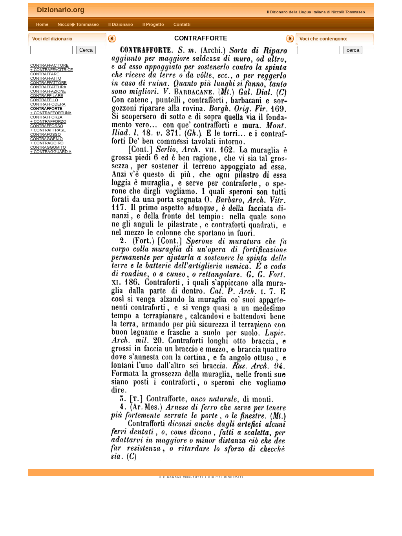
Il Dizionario (120, 24)
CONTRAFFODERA (48, 104)
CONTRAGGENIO (46, 139)
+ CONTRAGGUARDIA (50, 151)
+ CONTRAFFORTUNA (50, 113)
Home (42, 24)
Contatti (182, 24)
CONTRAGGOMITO (48, 147)
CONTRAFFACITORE (49, 65)
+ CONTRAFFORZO (48, 121)
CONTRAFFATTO (45, 78)
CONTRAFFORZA (46, 117)
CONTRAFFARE (44, 74)
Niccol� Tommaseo (78, 24)
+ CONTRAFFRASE (48, 130)
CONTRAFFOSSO (46, 126)
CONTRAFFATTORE (48, 82)
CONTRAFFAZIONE (48, 91)
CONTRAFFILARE (46, 95)
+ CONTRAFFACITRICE (51, 69)
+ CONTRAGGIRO (47, 143)
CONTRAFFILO (44, 100)
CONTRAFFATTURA (48, 87)
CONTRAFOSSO (45, 134)
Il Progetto (153, 24)
